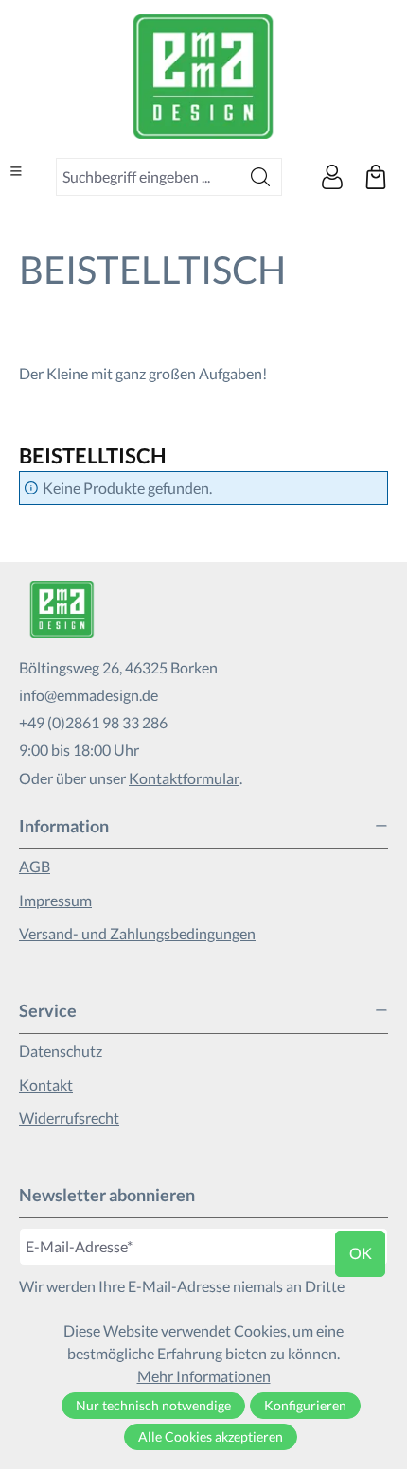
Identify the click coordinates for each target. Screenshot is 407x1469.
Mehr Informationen (204, 1376)
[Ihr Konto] (332, 177)
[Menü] (16, 171)
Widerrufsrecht (69, 1118)
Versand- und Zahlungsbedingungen (137, 933)
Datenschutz (60, 1050)
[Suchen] (260, 177)
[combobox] (148, 177)
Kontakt (46, 1084)
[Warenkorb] (375, 177)
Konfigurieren (305, 1405)
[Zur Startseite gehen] (203, 76)
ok (360, 1253)
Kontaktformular (184, 778)
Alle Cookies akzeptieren (210, 1436)
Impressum (55, 900)
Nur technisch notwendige (153, 1405)
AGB (34, 866)
